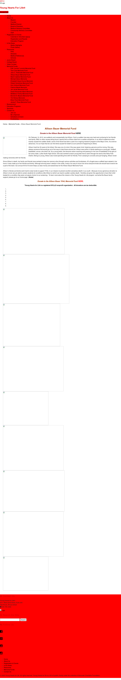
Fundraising (15, 119)
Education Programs (14, 106)
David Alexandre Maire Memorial (22, 91)
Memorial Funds (12, 66)
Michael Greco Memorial (19, 79)
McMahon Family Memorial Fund (21, 94)
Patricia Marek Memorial (19, 87)
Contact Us (10, 110)
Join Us (13, 113)
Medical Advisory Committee (20, 28)
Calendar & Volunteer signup (20, 37)
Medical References (17, 56)
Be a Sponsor (15, 115)
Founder (13, 22)
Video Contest (11, 64)
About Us (10, 18)
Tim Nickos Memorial (18, 98)
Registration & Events (14, 35)
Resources (10, 49)
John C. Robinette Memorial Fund (22, 72)
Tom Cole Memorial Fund (19, 70)
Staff (12, 33)
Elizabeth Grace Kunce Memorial (22, 81)
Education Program (17, 41)
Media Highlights (16, 45)
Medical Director (16, 24)
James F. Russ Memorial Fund (21, 102)
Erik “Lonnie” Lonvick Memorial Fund (23, 68)
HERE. (60, 133)
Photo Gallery (15, 47)
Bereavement (11, 104)
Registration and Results (19, 39)
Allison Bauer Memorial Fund (20, 75)
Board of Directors (17, 26)
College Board (12, 62)
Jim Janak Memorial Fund (19, 89)
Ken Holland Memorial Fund (20, 85)
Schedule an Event (17, 117)
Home (9, 16)
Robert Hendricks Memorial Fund (22, 83)
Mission (13, 20)
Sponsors (10, 108)
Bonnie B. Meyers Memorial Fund (22, 96)
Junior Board (11, 60)
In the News (11, 43)
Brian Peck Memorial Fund (19, 100)
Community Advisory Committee (21, 30)
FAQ (12, 51)
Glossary (14, 54)
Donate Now (4, 12)
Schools (13, 58)
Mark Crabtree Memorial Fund (21, 77)
